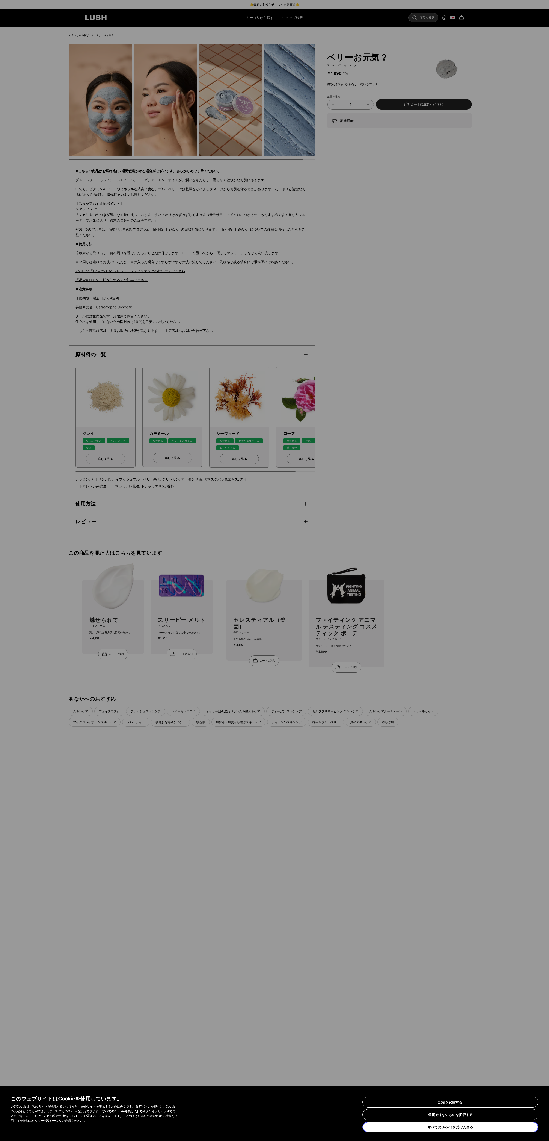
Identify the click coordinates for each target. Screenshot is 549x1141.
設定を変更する (450, 1102)
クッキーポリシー (44, 1120)
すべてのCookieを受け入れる (450, 1127)
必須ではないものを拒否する (450, 1114)
